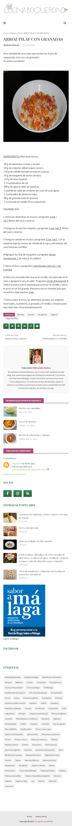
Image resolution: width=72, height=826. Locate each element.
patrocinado (32, 734)
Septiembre (10, 765)
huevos (28, 708)
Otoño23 (45, 724)
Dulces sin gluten (30, 698)
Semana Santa (49, 760)
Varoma (57, 776)
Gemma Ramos (12, 45)
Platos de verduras (39, 739)
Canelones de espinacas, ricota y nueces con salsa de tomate (43, 516)
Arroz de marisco (28, 421)
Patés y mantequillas (14, 734)
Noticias (56, 718)
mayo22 (8, 718)
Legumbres (10, 713)
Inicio (5, 33)
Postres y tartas (11, 744)
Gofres (43, 703)
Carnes (30, 682)
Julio (64, 708)
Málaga (22, 713)
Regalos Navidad (52, 755)
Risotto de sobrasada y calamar (34, 435)
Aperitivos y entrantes (51, 677)
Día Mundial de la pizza (15, 692)
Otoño (23, 724)
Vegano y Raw (16, 33)
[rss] (27, 493)
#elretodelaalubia (12, 677)
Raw (61, 750)
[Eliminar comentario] (48, 469)
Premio (25, 744)
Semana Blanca (32, 760)
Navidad (45, 718)
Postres (54, 739)
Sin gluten (42, 314)
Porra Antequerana (29, 527)
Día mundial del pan (38, 692)
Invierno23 (39, 708)
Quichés (27, 750)
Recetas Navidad (33, 755)
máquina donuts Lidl (38, 713)
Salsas (18, 760)
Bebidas (19, 682)
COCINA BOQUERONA (43, 821)
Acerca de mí (41, 816)
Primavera (36, 744)
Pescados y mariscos (50, 734)
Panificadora (26, 729)
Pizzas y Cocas (21, 739)
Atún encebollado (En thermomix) (35, 541)
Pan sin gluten (59, 724)
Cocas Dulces (55, 682)
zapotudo (16, 463)
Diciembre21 (56, 692)
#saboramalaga (31, 677)
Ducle (7, 698)
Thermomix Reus (47, 770)
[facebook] (7, 493)
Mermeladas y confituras (27, 718)
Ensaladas (46, 698)
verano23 (9, 786)
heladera (54, 703)
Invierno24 (53, 708)
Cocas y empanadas (13, 687)
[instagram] (17, 493)
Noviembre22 (10, 724)
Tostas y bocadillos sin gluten (37, 776)
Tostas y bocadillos (13, 776)
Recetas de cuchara (13, 755)
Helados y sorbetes (13, 708)
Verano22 (53, 781)
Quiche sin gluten (12, 750)
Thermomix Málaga (27, 770)
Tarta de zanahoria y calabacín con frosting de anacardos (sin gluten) (42, 573)
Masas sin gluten (59, 713)
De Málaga (48, 687)
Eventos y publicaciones (15, 703)
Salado (31, 314)
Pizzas (8, 739)
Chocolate (41, 682)
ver (32, 781)
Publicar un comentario (14, 474)
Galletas (33, 703)
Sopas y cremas (38, 765)
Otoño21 (34, 724)
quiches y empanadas (45, 750)
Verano (41, 781)
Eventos (58, 698)
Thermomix (10, 770)
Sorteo (51, 765)
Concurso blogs (33, 687)
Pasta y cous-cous (43, 729)
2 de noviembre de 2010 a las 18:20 (29, 469)
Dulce (16, 698)
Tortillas (62, 770)
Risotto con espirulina (29, 408)
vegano (54, 314)
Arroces (20, 314)
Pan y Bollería (10, 729)
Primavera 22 (51, 744)
